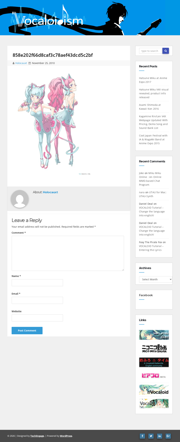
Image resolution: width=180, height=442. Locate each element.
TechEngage (37, 435)
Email (16, 293)
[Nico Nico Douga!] (154, 348)
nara (142, 192)
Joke (141, 173)
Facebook (146, 295)
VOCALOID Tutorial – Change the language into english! (152, 211)
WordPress (66, 435)
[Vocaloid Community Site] (154, 375)
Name (16, 276)
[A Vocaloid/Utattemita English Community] (154, 362)
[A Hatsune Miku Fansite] (154, 334)
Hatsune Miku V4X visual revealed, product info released (154, 93)
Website (16, 311)
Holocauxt (21, 63)
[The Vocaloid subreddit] (154, 389)
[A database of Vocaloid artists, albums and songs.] (154, 403)
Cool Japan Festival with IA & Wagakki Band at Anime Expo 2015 (153, 139)
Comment (19, 232)
